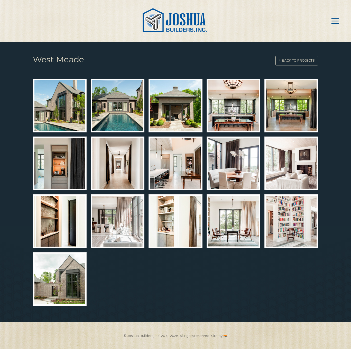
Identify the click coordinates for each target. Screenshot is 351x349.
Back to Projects (297, 60)
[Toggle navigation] (335, 21)
